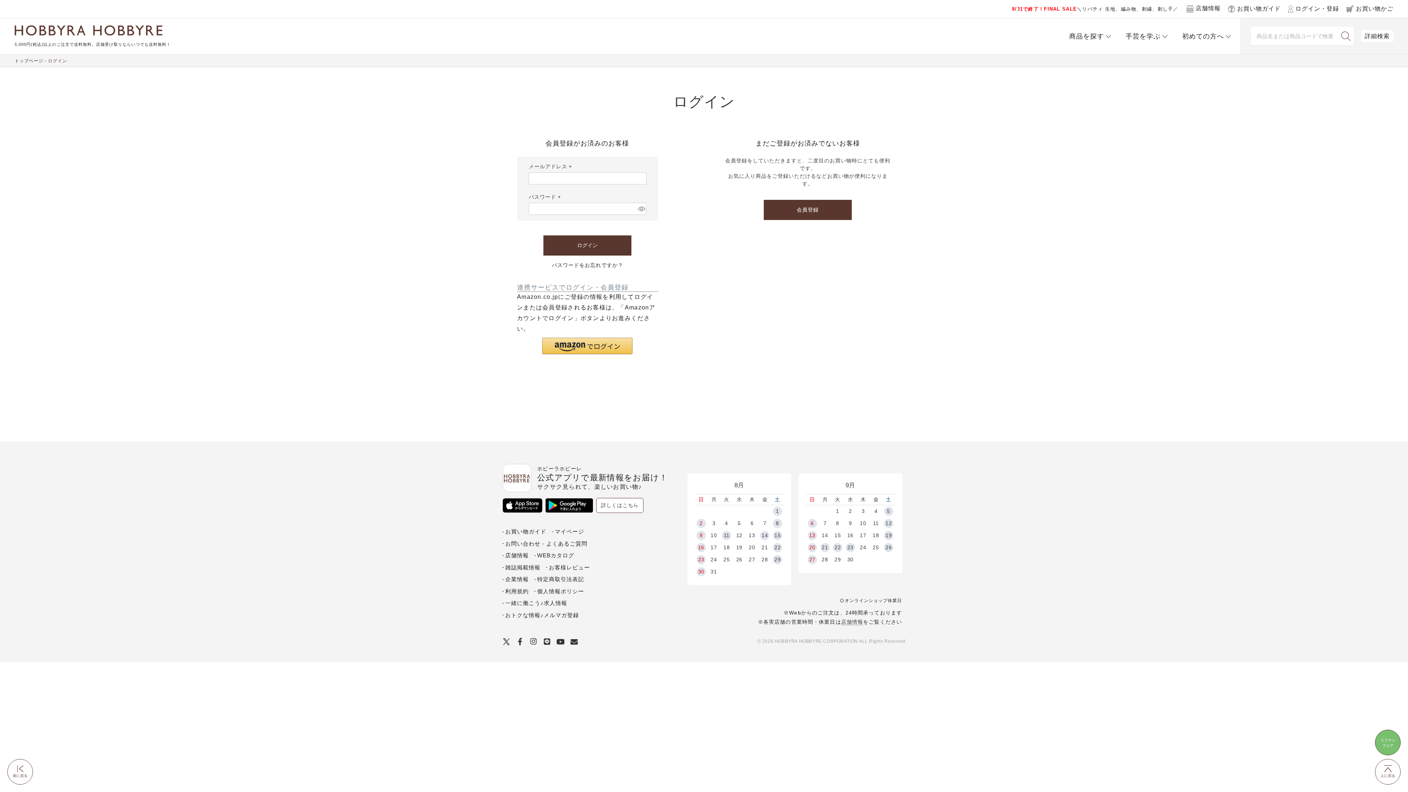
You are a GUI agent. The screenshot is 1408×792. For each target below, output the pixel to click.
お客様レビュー (569, 567)
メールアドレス (551, 166)
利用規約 (517, 591)
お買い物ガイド (525, 531)
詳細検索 (1377, 36)
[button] (587, 346)
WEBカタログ (555, 555)
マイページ (569, 531)
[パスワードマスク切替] (641, 208)
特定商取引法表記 (560, 579)
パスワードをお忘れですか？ (587, 265)
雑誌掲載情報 (522, 567)
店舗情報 (852, 622)
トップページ (29, 60)
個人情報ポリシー (560, 591)
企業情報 (517, 579)
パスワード (546, 197)
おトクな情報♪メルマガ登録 (542, 615)
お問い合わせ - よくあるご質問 (546, 543)
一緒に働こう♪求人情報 (536, 603)
